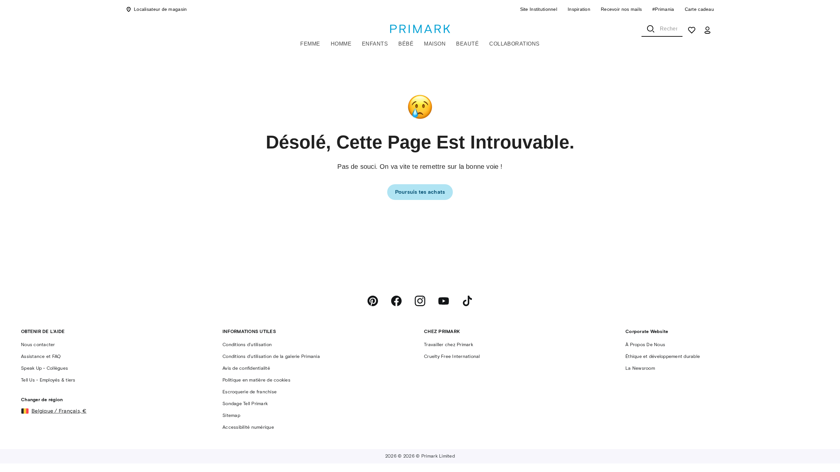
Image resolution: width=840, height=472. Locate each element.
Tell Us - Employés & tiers (48, 380)
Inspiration (579, 9)
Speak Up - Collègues (44, 368)
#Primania (663, 9)
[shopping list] (691, 30)
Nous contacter (38, 344)
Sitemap (231, 415)
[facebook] (396, 300)
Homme (341, 44)
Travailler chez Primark (448, 344)
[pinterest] (372, 300)
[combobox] (661, 29)
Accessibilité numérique (248, 427)
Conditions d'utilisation (247, 344)
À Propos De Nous (645, 344)
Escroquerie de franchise (249, 392)
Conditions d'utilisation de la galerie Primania (271, 356)
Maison (435, 44)
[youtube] (443, 300)
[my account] (707, 30)
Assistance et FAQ (41, 356)
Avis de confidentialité (246, 368)
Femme (310, 44)
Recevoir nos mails (621, 9)
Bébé (405, 44)
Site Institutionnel (538, 9)
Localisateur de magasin (160, 9)
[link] (420, 192)
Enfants (375, 44)
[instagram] (420, 300)
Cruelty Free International (452, 356)
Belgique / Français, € (59, 411)
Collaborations (514, 44)
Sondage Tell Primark (245, 403)
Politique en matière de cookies (256, 380)
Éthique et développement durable (662, 356)
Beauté (467, 44)
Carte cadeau (699, 9)
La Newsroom (640, 368)
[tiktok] (467, 300)
